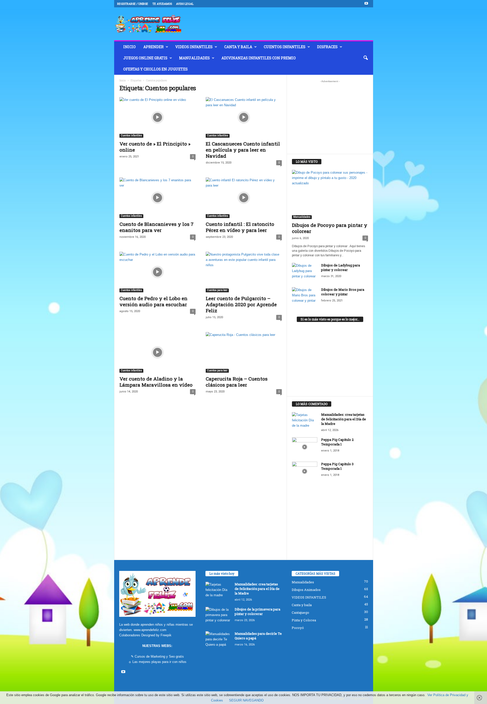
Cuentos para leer (217, 290)
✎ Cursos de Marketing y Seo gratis (157, 656)
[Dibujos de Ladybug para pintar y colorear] (304, 272)
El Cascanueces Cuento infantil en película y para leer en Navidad (243, 149)
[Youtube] (366, 3)
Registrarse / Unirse (132, 4)
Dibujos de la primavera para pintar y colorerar (257, 611)
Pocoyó (298, 627)
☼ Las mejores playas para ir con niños (157, 662)
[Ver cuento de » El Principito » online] (157, 117)
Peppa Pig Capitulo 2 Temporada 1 (337, 441)
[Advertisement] (330, 117)
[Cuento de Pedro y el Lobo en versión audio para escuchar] (157, 272)
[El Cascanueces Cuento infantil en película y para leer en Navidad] (244, 117)
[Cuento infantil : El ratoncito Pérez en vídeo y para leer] (244, 197)
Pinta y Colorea (304, 620)
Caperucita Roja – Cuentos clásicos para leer (237, 381)
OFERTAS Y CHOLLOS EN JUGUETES (155, 69)
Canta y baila (238, 46)
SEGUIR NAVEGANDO (246, 700)
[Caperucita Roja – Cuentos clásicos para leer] (244, 352)
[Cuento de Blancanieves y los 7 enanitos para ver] (157, 197)
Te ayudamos (162, 4)
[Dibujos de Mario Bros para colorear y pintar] (304, 296)
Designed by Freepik (156, 635)
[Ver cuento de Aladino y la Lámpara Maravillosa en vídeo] (157, 352)
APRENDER (153, 46)
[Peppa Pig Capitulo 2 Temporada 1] (304, 446)
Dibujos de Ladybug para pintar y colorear (340, 267)
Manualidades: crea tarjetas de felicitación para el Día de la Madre (343, 419)
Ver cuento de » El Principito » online (154, 146)
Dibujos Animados (306, 589)
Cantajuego (300, 612)
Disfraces (327, 46)
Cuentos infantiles (284, 46)
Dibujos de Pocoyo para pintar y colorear (329, 228)
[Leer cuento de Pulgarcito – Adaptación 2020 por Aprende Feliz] (244, 272)
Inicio (122, 80)
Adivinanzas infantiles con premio (258, 58)
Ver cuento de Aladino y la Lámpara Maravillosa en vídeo (156, 381)
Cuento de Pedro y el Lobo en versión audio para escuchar (153, 301)
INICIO (129, 46)
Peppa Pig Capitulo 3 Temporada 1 (337, 466)
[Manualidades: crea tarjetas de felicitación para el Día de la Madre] (304, 421)
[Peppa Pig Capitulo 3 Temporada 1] (304, 471)
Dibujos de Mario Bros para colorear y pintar (342, 291)
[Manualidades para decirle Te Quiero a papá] (218, 640)
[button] (365, 58)
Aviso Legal (185, 4)
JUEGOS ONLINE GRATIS (145, 58)
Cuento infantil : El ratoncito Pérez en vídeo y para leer (240, 227)
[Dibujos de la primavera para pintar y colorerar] (218, 616)
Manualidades (194, 58)
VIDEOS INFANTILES (194, 46)
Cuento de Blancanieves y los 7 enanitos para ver (156, 227)
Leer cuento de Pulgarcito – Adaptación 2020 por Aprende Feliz (241, 304)
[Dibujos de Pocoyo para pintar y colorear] (330, 194)
